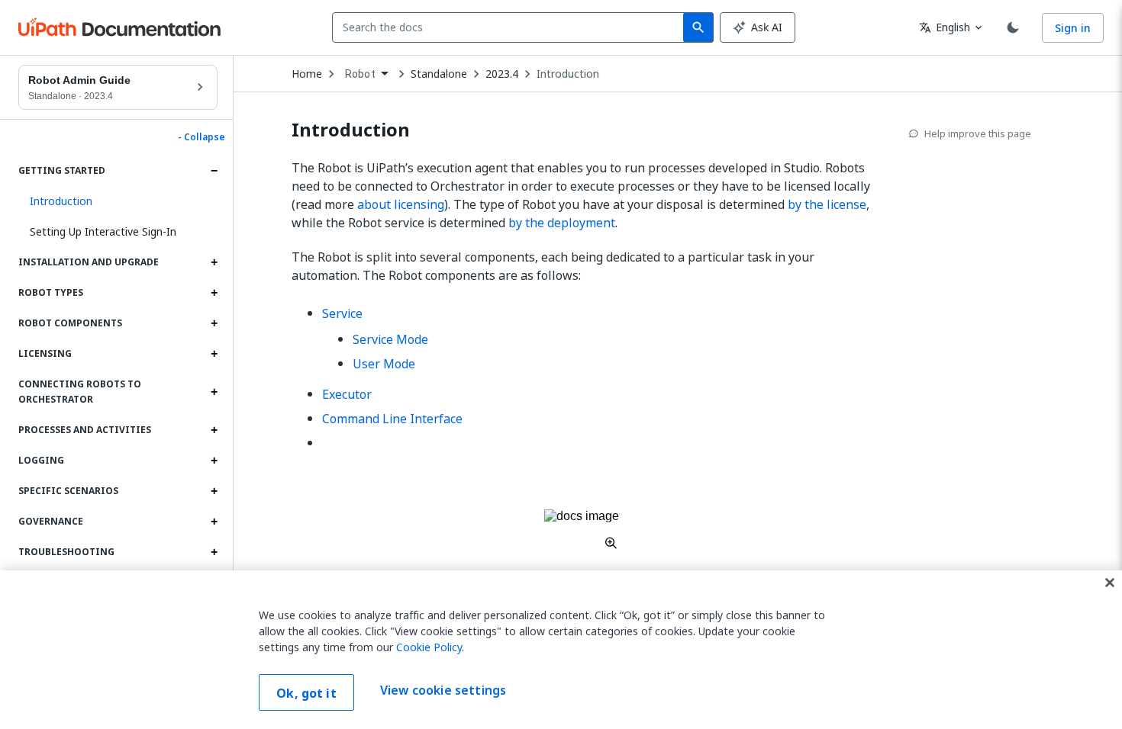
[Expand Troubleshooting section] (214, 552)
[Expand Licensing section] (214, 354)
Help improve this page (977, 133)
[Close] (1109, 582)
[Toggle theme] (1013, 27)
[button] (118, 201)
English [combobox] (944, 27)
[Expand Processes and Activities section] (214, 430)
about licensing (400, 204)
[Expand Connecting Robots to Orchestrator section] (214, 392)
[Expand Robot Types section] (214, 293)
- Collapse (201, 137)
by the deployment (561, 223)
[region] (561, 649)
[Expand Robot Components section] (214, 323)
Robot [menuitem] (360, 74)
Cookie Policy (429, 647)
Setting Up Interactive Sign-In (103, 231)
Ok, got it (306, 693)
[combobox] (511, 27)
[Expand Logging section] (214, 460)
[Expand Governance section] (214, 521)
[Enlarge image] (581, 529)
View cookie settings (443, 691)
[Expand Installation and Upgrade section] (214, 262)
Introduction (568, 74)
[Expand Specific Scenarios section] (214, 491)
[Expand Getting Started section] (214, 171)
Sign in (1073, 28)
